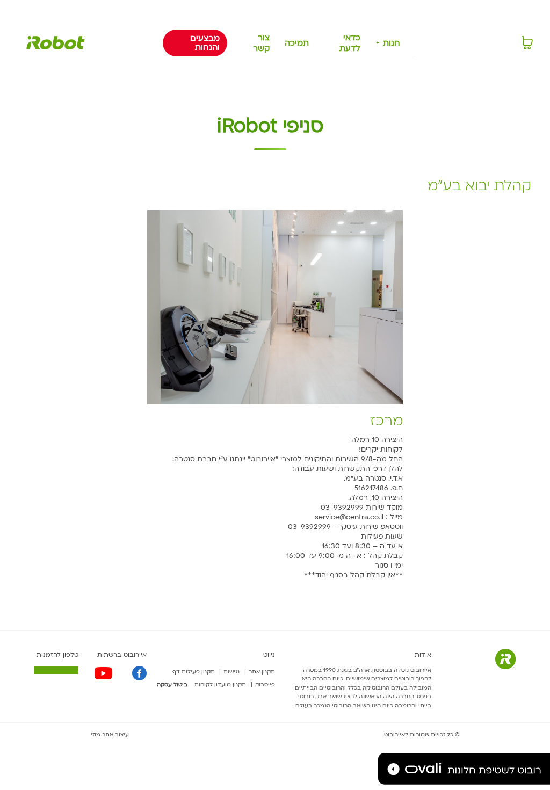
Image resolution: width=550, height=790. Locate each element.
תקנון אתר (262, 672)
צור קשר (261, 43)
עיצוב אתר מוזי (110, 734)
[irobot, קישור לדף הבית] (56, 43)
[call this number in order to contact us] (56, 669)
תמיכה (297, 43)
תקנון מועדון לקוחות (220, 684)
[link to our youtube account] (103, 673)
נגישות (231, 672)
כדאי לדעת (349, 43)
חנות (391, 43)
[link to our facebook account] (139, 673)
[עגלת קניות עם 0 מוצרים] (527, 42)
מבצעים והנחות (205, 43)
